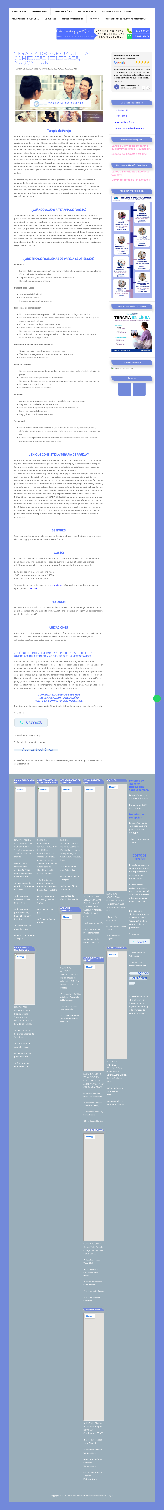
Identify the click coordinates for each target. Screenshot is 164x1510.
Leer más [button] (118, 81)
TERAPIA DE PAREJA (31, 33)
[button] (148, 88)
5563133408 (122, 109)
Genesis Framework (87, 1495)
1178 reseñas (129, 58)
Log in (110, 1495)
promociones (139, 891)
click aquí (140, 901)
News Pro (72, 1495)
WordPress (101, 1495)
